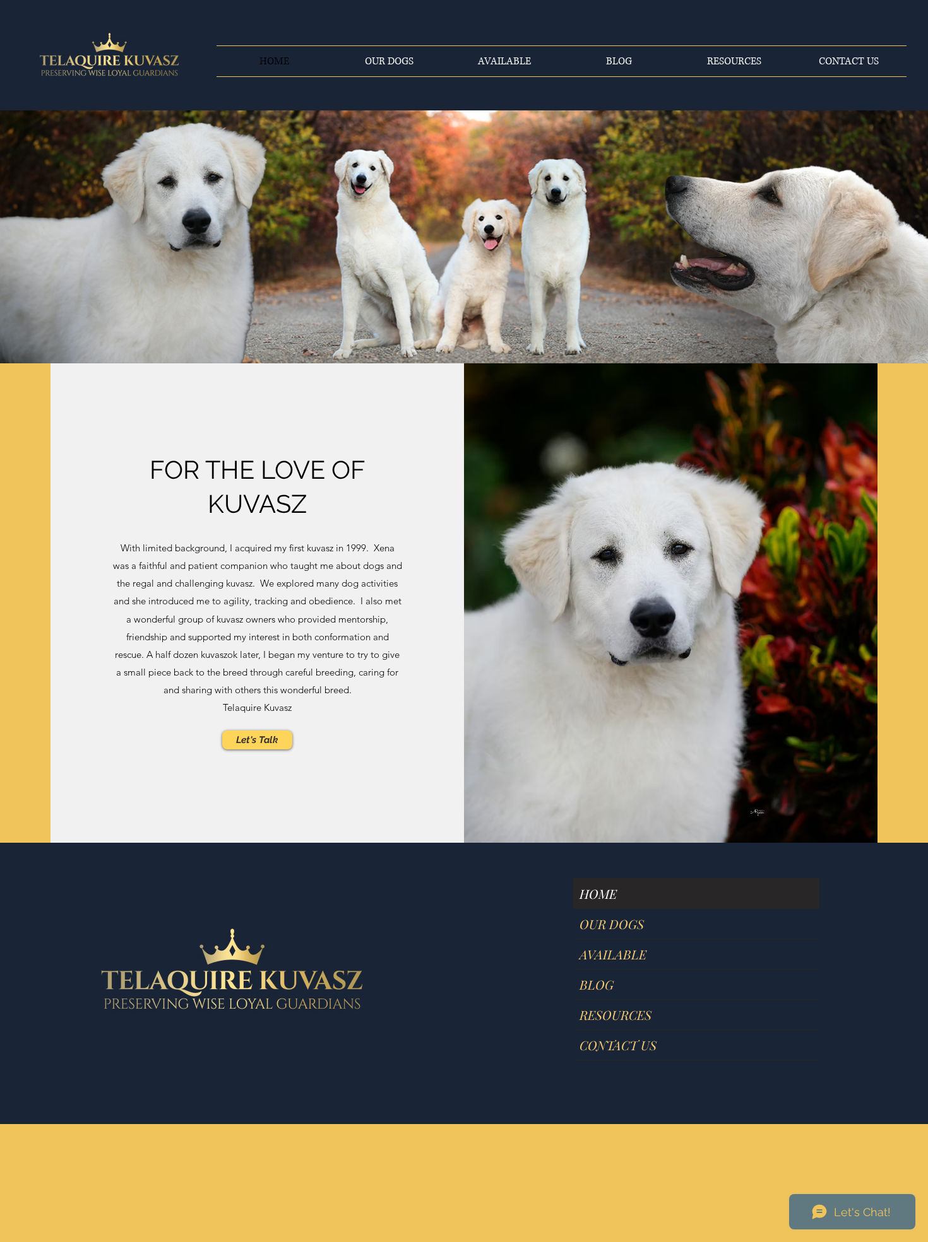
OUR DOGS (612, 923)
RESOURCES (615, 1014)
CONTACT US (618, 1044)
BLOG (597, 984)
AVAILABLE (613, 954)
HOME (598, 893)
